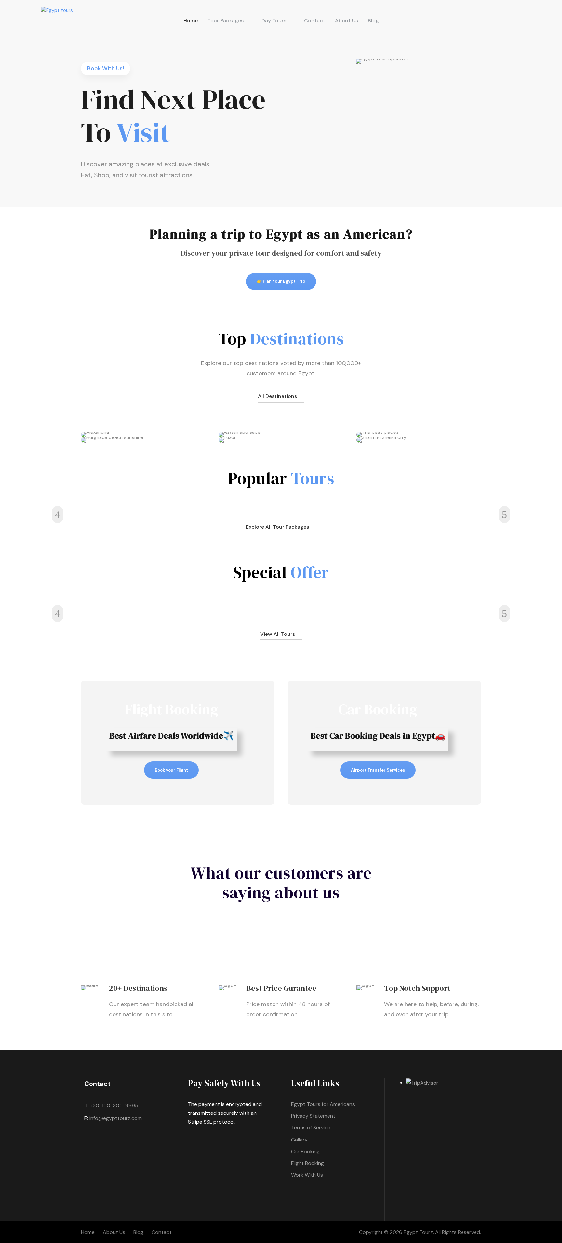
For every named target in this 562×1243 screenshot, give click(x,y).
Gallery (299, 1139)
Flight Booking (307, 1163)
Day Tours (273, 20)
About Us (346, 20)
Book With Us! (105, 68)
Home (190, 20)
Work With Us (307, 1174)
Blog (373, 20)
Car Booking (305, 1151)
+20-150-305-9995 (114, 1105)
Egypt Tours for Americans (323, 1104)
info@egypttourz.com (115, 1118)
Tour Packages (225, 20)
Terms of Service (310, 1127)
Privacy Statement (313, 1116)
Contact (314, 20)
